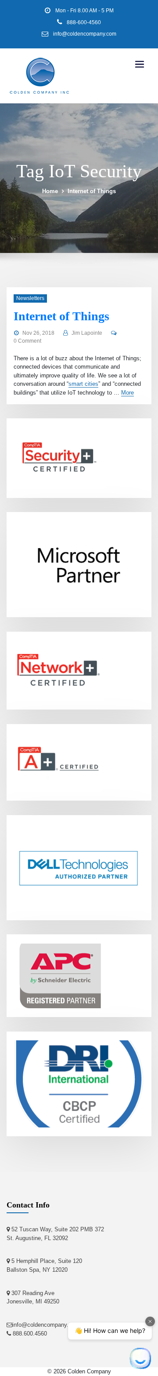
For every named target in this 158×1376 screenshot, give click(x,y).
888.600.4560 (29, 1333)
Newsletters (30, 298)
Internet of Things (92, 191)
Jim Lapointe (87, 333)
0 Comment (27, 341)
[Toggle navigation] (139, 64)
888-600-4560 (84, 22)
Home (50, 191)
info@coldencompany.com (84, 34)
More (127, 392)
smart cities (83, 384)
